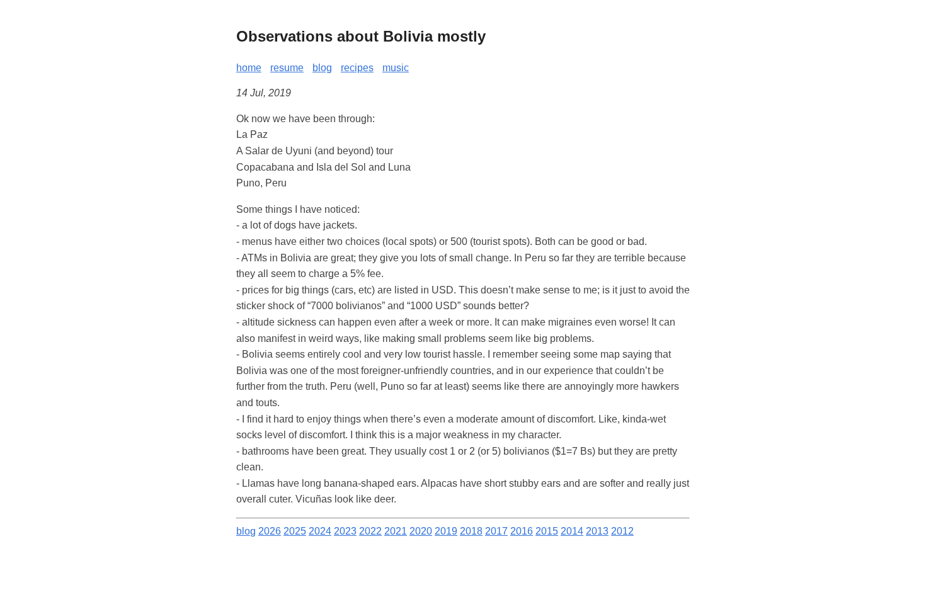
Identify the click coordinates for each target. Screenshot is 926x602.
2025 (294, 531)
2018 (471, 531)
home (248, 67)
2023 (345, 531)
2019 (446, 531)
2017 (496, 531)
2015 (546, 531)
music (395, 67)
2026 (269, 531)
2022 (370, 531)
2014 (572, 531)
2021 (395, 531)
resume (287, 67)
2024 (320, 531)
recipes (357, 67)
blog (322, 67)
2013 (597, 531)
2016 (521, 531)
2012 (622, 531)
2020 (420, 531)
